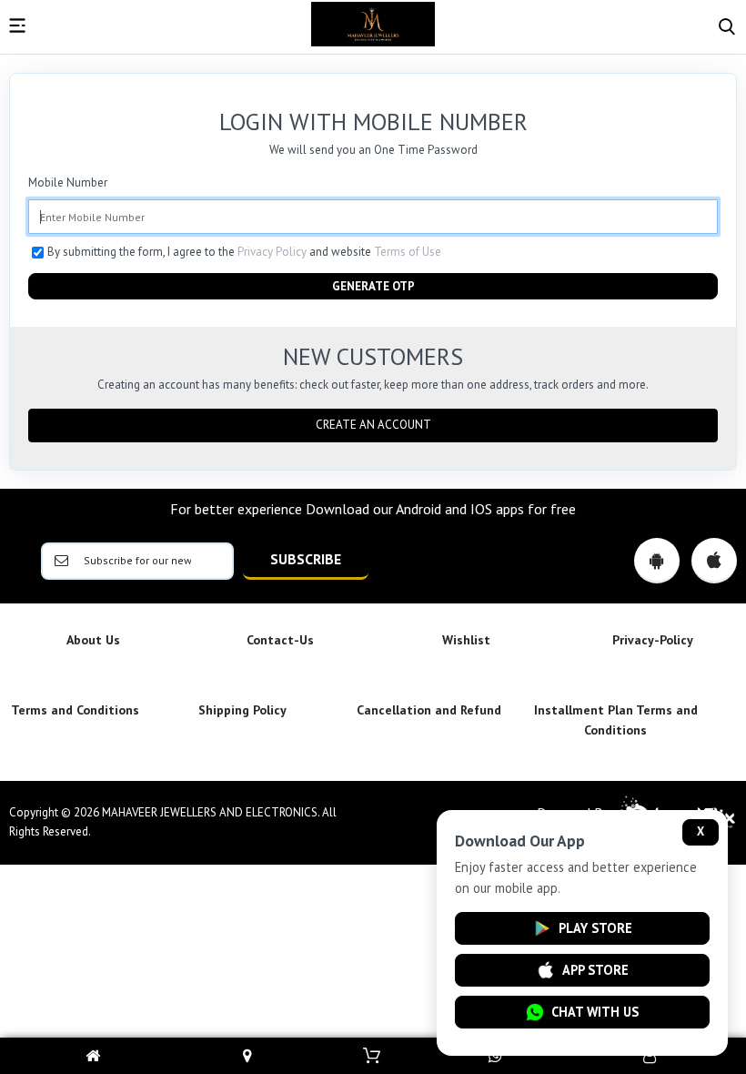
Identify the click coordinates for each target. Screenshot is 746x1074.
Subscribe (305, 559)
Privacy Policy (272, 251)
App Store (595, 969)
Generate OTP (373, 286)
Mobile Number (67, 182)
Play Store (595, 928)
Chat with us (595, 1011)
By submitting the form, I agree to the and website (244, 251)
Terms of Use (407, 251)
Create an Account (373, 424)
